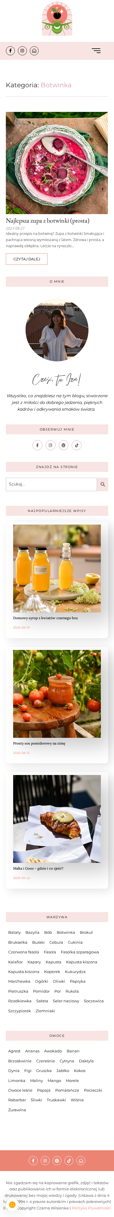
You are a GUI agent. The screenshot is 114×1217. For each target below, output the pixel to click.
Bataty (14, 932)
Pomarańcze (67, 1090)
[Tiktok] (77, 445)
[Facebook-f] (10, 50)
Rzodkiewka (20, 1000)
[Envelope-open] (34, 50)
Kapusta (53, 961)
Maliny (36, 1080)
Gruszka (44, 1070)
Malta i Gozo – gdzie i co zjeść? (38, 868)
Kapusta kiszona (81, 961)
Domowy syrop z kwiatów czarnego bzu (45, 618)
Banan (73, 1050)
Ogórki (41, 981)
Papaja (44, 1090)
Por (57, 991)
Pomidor (41, 991)
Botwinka (66, 932)
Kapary (34, 961)
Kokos (79, 1070)
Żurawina (17, 1109)
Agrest (14, 1050)
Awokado (53, 1050)
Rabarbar (17, 1099)
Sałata (42, 1000)
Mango (54, 1080)
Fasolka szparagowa (80, 951)
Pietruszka (18, 991)
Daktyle (86, 1060)
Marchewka (19, 981)
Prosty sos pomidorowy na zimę (39, 743)
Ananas (32, 1050)
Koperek (52, 971)
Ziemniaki (45, 1010)
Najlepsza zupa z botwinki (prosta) (47, 220)
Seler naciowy (66, 1000)
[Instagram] (22, 50)
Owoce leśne (20, 1090)
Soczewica (94, 1000)
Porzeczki (93, 1090)
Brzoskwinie (20, 1060)
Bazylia (32, 932)
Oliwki (59, 981)
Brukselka (17, 942)
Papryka (78, 981)
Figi (28, 1070)
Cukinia (75, 942)
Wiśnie (77, 1099)
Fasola (50, 951)
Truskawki (56, 1099)
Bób (48, 932)
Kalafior (15, 961)
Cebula (56, 942)
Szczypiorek (19, 1010)
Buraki (38, 942)
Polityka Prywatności (91, 1208)
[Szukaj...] (102, 484)
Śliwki (36, 1099)
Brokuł (86, 932)
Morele (72, 1080)
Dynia (14, 1070)
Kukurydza (75, 971)
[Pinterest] (64, 445)
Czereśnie (45, 1060)
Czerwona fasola (23, 951)
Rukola (72, 991)
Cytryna (67, 1060)
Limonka (16, 1080)
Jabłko (62, 1070)
